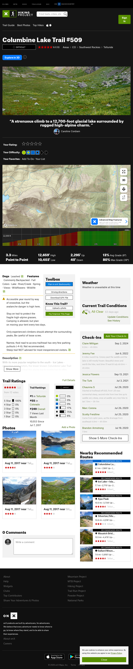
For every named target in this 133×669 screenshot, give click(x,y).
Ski (48, 4)
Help (6, 581)
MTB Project (74, 581)
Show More (12, 368)
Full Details (68, 380)
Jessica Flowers (90, 374)
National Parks (76, 600)
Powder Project (76, 595)
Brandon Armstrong (93, 427)
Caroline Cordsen (70, 131)
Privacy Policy (116, 653)
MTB (15, 4)
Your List (40, 158)
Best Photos (23, 25)
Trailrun (36, 4)
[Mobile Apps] (48, 25)
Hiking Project (75, 586)
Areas (66, 47)
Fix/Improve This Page (59, 314)
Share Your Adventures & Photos (21, 600)
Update (118, 316)
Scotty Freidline (91, 414)
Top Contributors (12, 595)
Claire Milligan (90, 343)
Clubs (6, 590)
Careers (7, 643)
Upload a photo (59, 308)
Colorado (35, 404)
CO (74, 47)
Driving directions (59, 292)
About (6, 576)
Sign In (124, 19)
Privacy (82, 665)
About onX (9, 638)
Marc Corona (89, 407)
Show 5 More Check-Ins (105, 438)
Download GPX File (59, 297)
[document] (104, 655)
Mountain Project (77, 576)
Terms (73, 665)
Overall (41, 408)
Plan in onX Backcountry (59, 284)
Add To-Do (28, 158)
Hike (24, 4)
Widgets (8, 586)
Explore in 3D (12, 57)
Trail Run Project (77, 590)
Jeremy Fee (88, 353)
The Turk (87, 380)
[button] (5, 91)
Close (104, 659)
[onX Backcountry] (64, 4)
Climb (5, 4)
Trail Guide (8, 25)
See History (114, 320)
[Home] (19, 13)
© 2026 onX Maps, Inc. (58, 665)
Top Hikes (38, 25)
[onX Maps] (10, 618)
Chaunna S (88, 387)
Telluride (108, 47)
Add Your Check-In (116, 336)
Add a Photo (68, 427)
